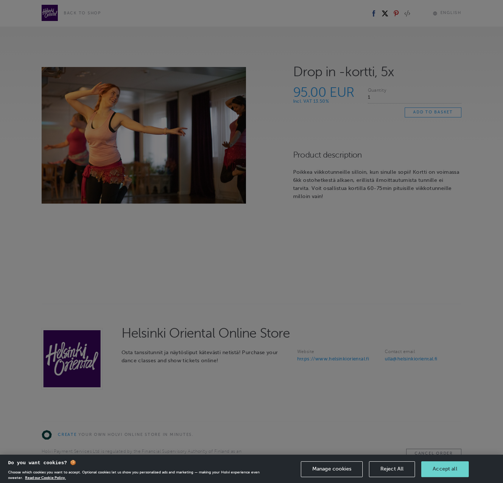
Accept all (445, 469)
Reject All (392, 469)
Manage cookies (331, 469)
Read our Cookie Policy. (45, 477)
